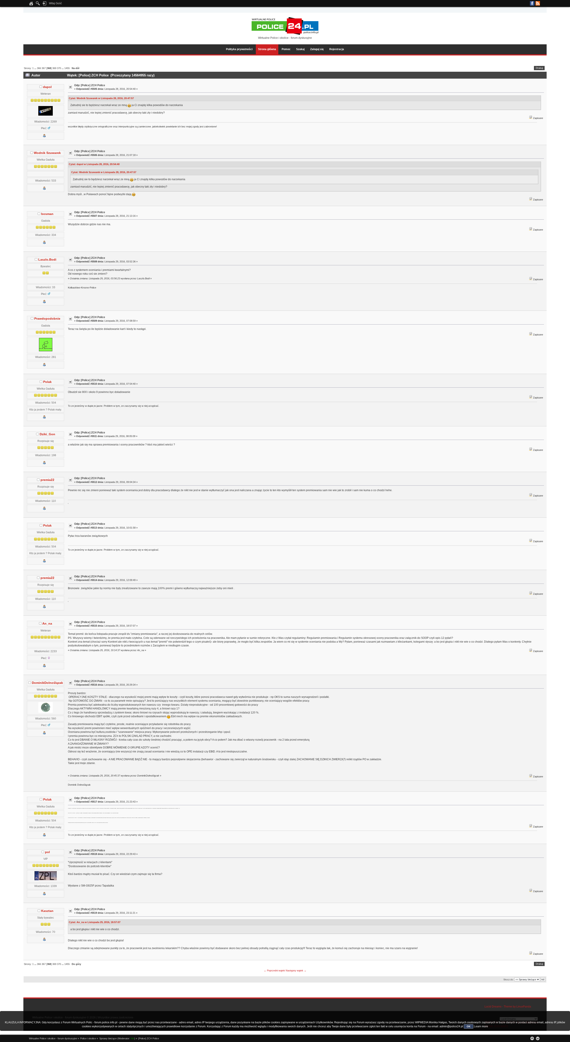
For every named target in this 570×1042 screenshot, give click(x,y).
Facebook (532, 3)
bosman (47, 214)
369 (54, 68)
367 (44, 68)
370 (59, 68)
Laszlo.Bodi (47, 259)
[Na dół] (537, 1038)
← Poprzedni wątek (274, 970)
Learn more (481, 1026)
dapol (47, 87)
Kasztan (47, 911)
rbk (132, 1038)
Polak (47, 382)
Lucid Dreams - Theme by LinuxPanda (507, 1006)
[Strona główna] (31, 4)
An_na (47, 623)
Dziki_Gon (47, 434)
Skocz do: (508, 979)
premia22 (47, 480)
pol (47, 852)
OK (468, 1026)
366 (39, 68)
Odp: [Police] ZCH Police (89, 85)
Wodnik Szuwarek (47, 153)
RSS (537, 3)
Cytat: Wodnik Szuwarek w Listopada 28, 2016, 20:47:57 (101, 98)
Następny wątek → (296, 970)
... (35, 68)
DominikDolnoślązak (47, 682)
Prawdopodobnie (47, 318)
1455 (67, 68)
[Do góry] (532, 1038)
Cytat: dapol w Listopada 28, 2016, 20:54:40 (94, 164)
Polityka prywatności (239, 49)
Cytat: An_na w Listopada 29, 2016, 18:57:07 (94, 922)
